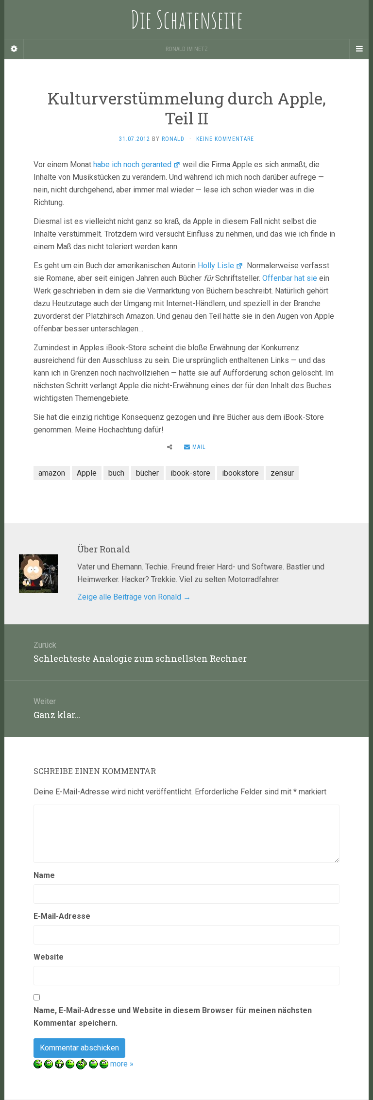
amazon (51, 473)
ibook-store (190, 473)
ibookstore (240, 473)
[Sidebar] (14, 49)
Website (49, 957)
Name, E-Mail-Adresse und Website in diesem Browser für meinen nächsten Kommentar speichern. (173, 1017)
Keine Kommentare (225, 139)
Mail (198, 447)
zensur (282, 473)
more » (122, 1063)
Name (44, 875)
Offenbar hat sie (289, 278)
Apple (87, 473)
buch (116, 473)
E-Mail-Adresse (62, 916)
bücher (147, 473)
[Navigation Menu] (359, 49)
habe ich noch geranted (132, 164)
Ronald (173, 139)
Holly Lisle (216, 265)
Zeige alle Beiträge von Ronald (134, 597)
